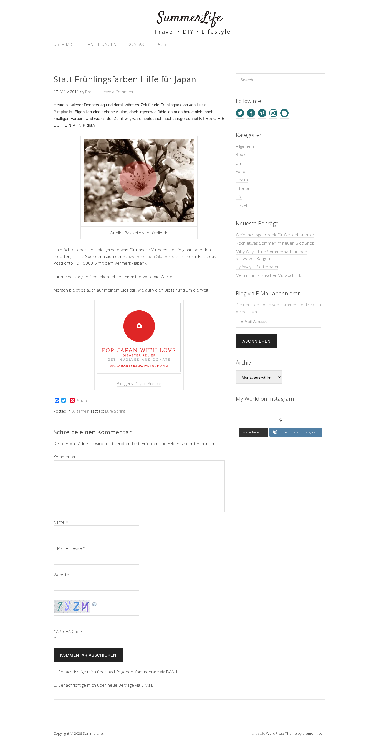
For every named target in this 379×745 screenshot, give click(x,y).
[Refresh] (95, 603)
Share (83, 400)
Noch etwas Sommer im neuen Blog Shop (275, 243)
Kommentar (65, 457)
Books (241, 154)
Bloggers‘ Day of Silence (139, 383)
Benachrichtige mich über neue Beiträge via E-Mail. (105, 685)
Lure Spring (115, 411)
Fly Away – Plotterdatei (257, 266)
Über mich (65, 44)
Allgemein (80, 411)
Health (242, 179)
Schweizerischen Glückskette (150, 256)
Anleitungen (102, 44)
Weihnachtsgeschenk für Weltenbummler (275, 234)
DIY (238, 163)
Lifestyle (258, 733)
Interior (243, 188)
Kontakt (137, 44)
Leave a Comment (117, 91)
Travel (241, 205)
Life (239, 196)
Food (240, 171)
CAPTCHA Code (68, 631)
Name (61, 522)
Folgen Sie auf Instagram (299, 432)
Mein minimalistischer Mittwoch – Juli (270, 275)
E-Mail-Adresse (69, 548)
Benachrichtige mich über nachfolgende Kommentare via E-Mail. (118, 671)
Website (61, 574)
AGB (162, 44)
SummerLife (189, 18)
